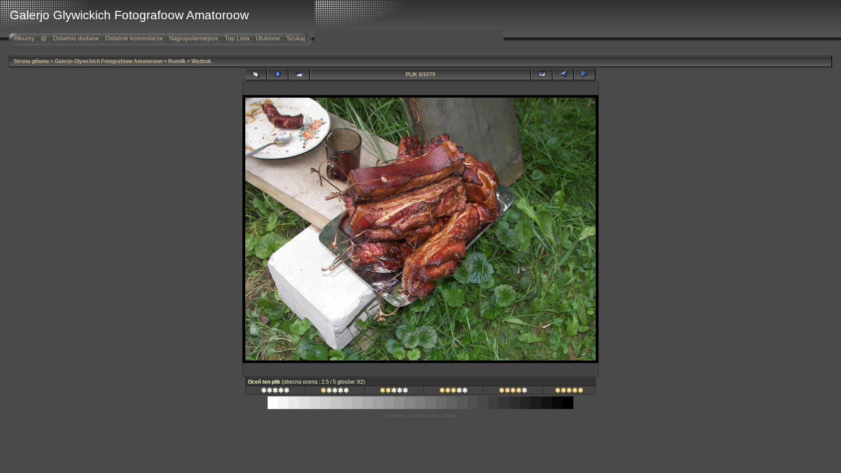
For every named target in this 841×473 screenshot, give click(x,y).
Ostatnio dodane (76, 38)
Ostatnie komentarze (134, 38)
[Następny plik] (584, 74)
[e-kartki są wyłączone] (541, 74)
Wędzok (201, 61)
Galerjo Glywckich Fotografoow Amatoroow (109, 61)
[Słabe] (335, 391)
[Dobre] (453, 391)
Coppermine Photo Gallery (432, 415)
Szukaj (295, 38)
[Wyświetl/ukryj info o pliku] (277, 74)
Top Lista (237, 38)
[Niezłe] (394, 391)
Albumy (24, 38)
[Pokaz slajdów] (299, 74)
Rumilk (177, 61)
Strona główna (31, 61)
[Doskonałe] (569, 391)
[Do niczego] (275, 391)
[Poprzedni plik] (563, 74)
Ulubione (268, 38)
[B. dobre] (513, 391)
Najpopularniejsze (194, 38)
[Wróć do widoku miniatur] (256, 74)
